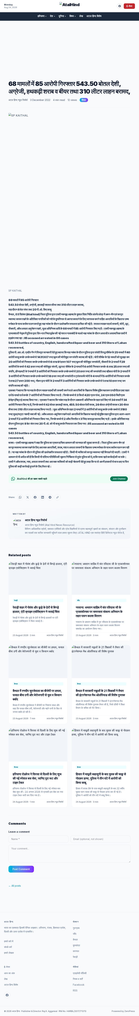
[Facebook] (119, 6)
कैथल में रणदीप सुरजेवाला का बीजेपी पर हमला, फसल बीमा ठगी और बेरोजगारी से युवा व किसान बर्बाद (37, 695)
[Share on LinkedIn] (42, 497)
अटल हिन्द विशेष (93, 16)
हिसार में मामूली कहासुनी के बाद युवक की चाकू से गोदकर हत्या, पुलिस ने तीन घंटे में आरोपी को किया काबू (101, 778)
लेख (81, 16)
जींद (74, 933)
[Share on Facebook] (35, 497)
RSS (75, 990)
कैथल (84, 100)
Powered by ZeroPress (123, 1011)
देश (52, 16)
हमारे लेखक (9, 952)
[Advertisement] (69, 46)
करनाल (76, 951)
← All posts (14, 885)
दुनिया (62, 16)
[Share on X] (28, 497)
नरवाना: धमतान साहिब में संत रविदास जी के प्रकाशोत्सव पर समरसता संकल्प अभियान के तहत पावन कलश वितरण (99, 612)
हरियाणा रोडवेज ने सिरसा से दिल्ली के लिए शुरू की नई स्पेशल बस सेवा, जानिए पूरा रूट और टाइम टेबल (37, 778)
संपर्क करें (8, 947)
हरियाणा (42, 16)
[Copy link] (57, 497)
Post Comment (21, 869)
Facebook (78, 984)
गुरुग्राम (76, 928)
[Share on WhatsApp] (20, 497)
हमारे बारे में (8, 941)
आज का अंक (9, 973)
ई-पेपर (129, 6)
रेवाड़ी (75, 956)
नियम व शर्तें (78, 978)
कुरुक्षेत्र (76, 945)
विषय (73, 16)
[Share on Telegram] (50, 497)
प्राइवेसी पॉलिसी (79, 973)
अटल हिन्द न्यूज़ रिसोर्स (17, 99)
